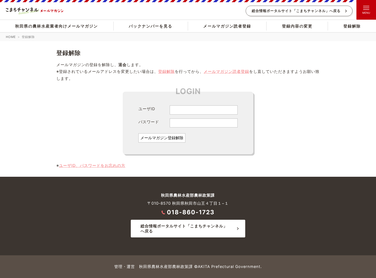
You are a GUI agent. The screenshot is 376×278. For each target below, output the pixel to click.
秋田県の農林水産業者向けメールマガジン (56, 26)
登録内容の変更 (297, 26)
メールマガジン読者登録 (227, 26)
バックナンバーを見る (150, 26)
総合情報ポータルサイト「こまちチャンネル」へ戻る (296, 11)
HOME (11, 37)
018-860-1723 (191, 212)
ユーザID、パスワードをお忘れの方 (92, 165)
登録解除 (352, 26)
